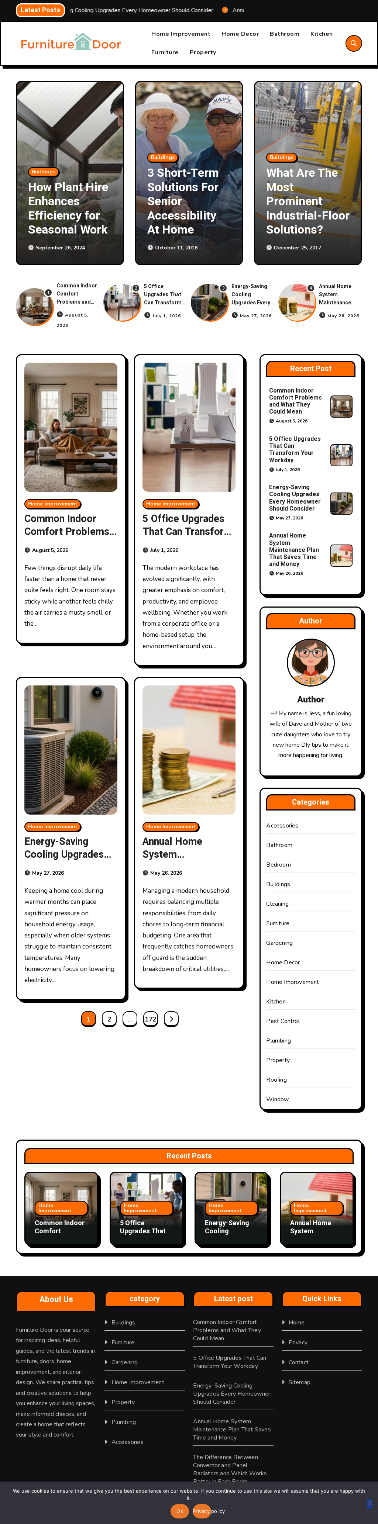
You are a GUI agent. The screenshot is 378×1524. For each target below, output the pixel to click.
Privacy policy (202, 1511)
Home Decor (240, 34)
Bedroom (278, 865)
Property (203, 52)
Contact (299, 1362)
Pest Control (282, 1021)
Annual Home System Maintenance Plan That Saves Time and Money (339, 303)
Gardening (279, 943)
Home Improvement (180, 34)
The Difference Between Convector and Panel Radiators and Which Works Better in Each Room (230, 1469)
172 (151, 1019)
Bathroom (284, 34)
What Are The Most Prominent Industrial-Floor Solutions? (294, 201)
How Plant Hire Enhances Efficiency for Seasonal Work (55, 208)
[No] (369, 1504)
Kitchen (321, 34)
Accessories (282, 826)
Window (277, 1099)
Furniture (165, 52)
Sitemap (299, 1382)
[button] (349, 174)
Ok (179, 1511)
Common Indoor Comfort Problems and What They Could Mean (77, 302)
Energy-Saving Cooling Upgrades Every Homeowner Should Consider (252, 303)
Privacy (298, 1342)
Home (297, 1323)
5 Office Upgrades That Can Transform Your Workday (163, 299)
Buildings (149, 157)
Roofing (276, 1080)
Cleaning (277, 904)
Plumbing (278, 1041)
